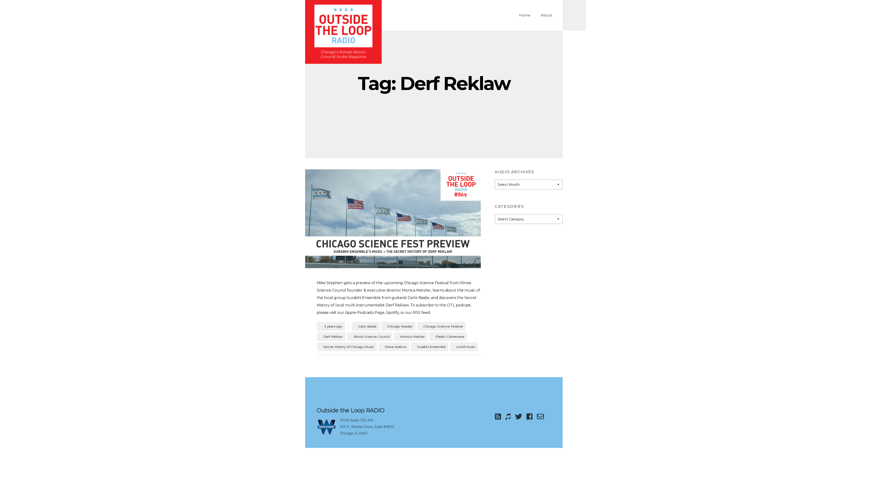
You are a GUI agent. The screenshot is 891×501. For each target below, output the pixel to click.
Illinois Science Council (371, 336)
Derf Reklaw (333, 336)
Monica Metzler (412, 336)
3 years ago (331, 326)
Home (524, 15)
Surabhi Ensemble (431, 347)
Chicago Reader (400, 326)
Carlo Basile (367, 326)
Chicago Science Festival (443, 326)
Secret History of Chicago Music (348, 347)
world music (465, 347)
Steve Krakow (396, 347)
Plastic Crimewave (450, 336)
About (546, 15)
